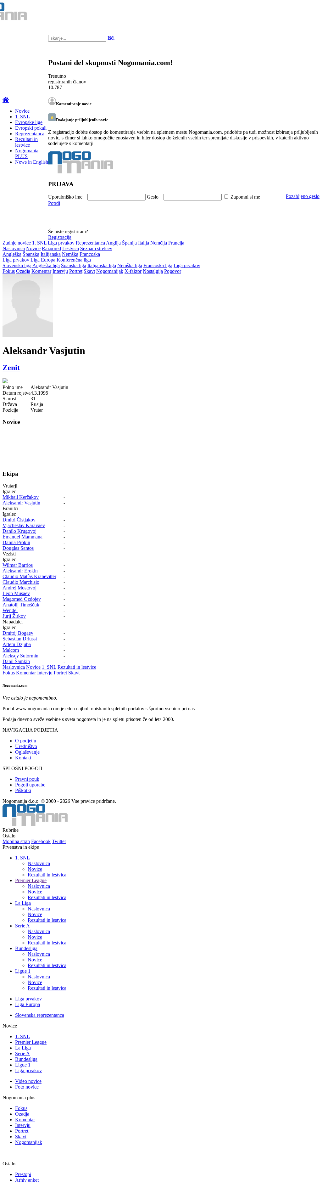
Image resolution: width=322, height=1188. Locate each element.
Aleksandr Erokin (20, 570)
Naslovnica (14, 248)
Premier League (31, 880)
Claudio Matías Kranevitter (29, 576)
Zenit (11, 367)
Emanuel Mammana (22, 536)
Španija (129, 242)
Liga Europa (43, 259)
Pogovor (172, 271)
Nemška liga (129, 265)
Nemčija (158, 242)
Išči (111, 38)
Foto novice (27, 1086)
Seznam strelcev (96, 248)
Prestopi (23, 1174)
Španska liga (73, 265)
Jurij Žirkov (14, 616)
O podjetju (25, 740)
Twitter (59, 841)
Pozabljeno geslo (302, 196)
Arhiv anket (27, 1180)
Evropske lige (28, 122)
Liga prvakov (61, 242)
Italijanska (51, 254)
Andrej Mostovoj (19, 587)
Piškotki (23, 790)
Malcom (11, 650)
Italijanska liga (101, 265)
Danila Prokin (16, 542)
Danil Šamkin (16, 661)
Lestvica (70, 248)
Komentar (41, 271)
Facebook (41, 841)
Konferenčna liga (74, 259)
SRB (291, 12)
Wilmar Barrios (18, 565)
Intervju (60, 271)
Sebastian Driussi (20, 638)
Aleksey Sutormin (20, 655)
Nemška (70, 254)
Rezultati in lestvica (47, 874)
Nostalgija (153, 271)
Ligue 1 (23, 971)
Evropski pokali (31, 128)
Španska (31, 254)
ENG (304, 12)
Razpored (51, 248)
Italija (143, 242)
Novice (22, 111)
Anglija (113, 242)
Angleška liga (46, 265)
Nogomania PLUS (26, 153)
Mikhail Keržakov (21, 497)
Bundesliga (26, 948)
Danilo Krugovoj (19, 531)
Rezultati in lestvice (26, 142)
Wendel (10, 610)
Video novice (28, 1081)
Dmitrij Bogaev (18, 633)
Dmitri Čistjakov (19, 519)
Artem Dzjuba (17, 644)
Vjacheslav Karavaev (24, 525)
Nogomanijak (109, 271)
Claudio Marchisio (21, 582)
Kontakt (23, 757)
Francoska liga (157, 265)
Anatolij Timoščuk (21, 604)
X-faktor (133, 271)
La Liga (23, 903)
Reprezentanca (29, 133)
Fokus (9, 271)
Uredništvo (26, 746)
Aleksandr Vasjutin (21, 502)
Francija (176, 242)
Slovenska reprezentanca (39, 1015)
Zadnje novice (17, 242)
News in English (31, 162)
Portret (75, 271)
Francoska (90, 254)
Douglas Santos (18, 548)
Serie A (22, 925)
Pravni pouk (27, 779)
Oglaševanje (27, 752)
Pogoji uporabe (30, 784)
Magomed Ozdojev (22, 599)
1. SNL (22, 116)
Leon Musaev (16, 593)
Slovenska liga (17, 265)
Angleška (12, 254)
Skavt (89, 271)
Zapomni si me (245, 197)
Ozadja (23, 271)
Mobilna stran (16, 841)
